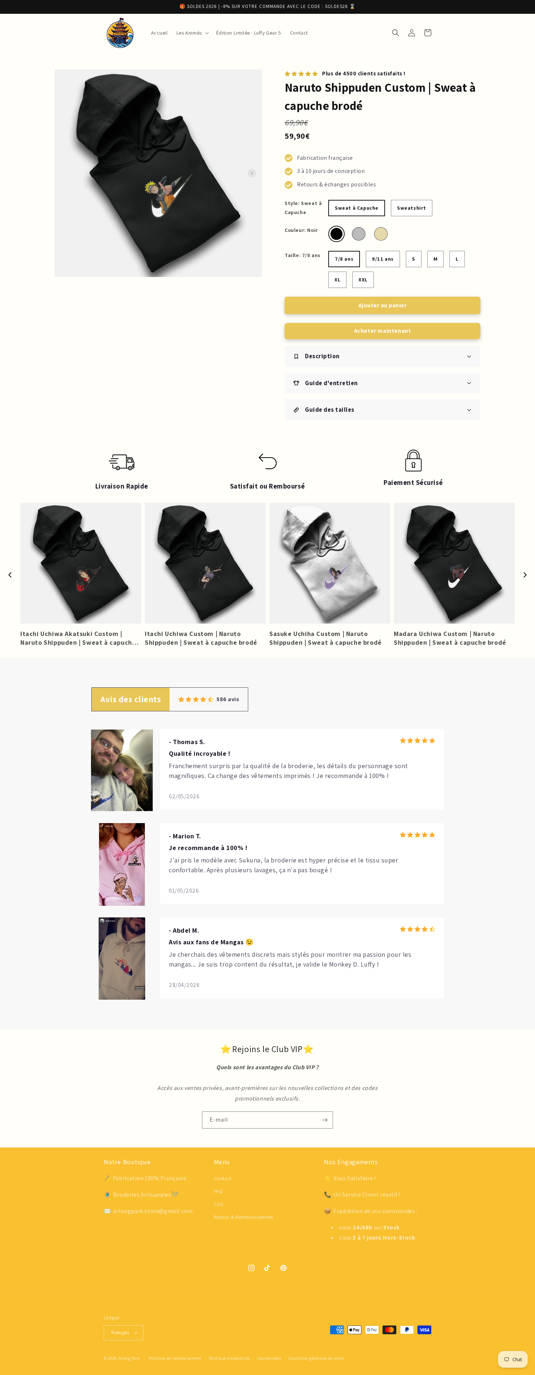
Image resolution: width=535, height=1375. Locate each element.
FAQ (218, 1191)
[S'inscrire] (325, 1120)
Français (120, 1332)
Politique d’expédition (229, 1358)
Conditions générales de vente (316, 1358)
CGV (218, 1204)
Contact (223, 1178)
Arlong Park (129, 1358)
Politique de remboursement (175, 1358)
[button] (192, 32)
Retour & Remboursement (243, 1217)
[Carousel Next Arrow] (251, 173)
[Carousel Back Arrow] (10, 574)
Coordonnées (269, 1358)
